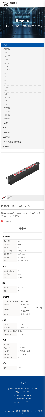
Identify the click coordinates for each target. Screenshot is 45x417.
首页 (7, 26)
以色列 (6, 101)
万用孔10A (7, 59)
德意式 (6, 90)
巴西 (5, 104)
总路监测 (7, 111)
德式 (5, 80)
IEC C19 (7, 70)
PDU (24, 26)
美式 (40, 26)
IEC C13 (7, 66)
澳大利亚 (7, 97)
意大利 (6, 87)
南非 (5, 94)
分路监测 (7, 115)
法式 (5, 84)
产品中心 (15, 26)
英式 (5, 77)
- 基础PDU (6, 49)
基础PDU (32, 26)
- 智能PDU (6, 108)
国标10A (7, 52)
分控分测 (7, 118)
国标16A (7, 56)
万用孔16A (7, 63)
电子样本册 (7, 221)
